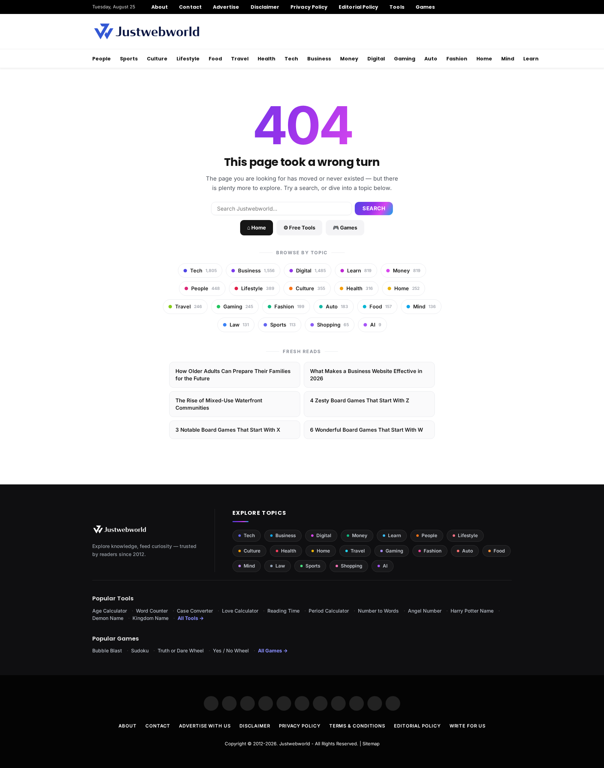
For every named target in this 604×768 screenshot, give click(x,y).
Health (266, 58)
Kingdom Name (150, 618)
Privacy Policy (309, 6)
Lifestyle (188, 58)
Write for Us (468, 726)
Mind (507, 58)
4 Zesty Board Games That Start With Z (359, 400)
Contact (190, 6)
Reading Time (283, 611)
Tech (291, 58)
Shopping (351, 566)
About (159, 6)
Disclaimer (265, 6)
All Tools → (191, 618)
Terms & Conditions (357, 726)
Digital (376, 58)
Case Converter (195, 611)
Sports (129, 58)
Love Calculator (240, 611)
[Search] (509, 7)
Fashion (456, 58)
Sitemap (371, 743)
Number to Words (378, 611)
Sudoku (140, 650)
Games (425, 6)
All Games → (273, 650)
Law (280, 566)
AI (385, 566)
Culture (157, 58)
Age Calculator (109, 611)
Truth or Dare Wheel (181, 650)
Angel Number (424, 611)
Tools (396, 6)
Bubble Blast (107, 650)
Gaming (404, 58)
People (101, 58)
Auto (430, 58)
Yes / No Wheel (231, 650)
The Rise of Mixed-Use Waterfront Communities (218, 404)
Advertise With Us (204, 726)
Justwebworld (294, 743)
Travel (240, 58)
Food (215, 58)
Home (484, 58)
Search (373, 208)
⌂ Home (256, 228)
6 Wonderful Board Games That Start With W (366, 429)
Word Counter (152, 611)
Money (349, 58)
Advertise (226, 6)
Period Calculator (329, 611)
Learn (531, 58)
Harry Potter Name (472, 611)
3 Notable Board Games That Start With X (227, 429)
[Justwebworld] (146, 31)
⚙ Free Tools (299, 228)
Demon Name (107, 618)
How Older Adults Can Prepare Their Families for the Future (232, 375)
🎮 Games (345, 228)
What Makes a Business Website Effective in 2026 (366, 375)
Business (319, 58)
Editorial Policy (358, 6)
